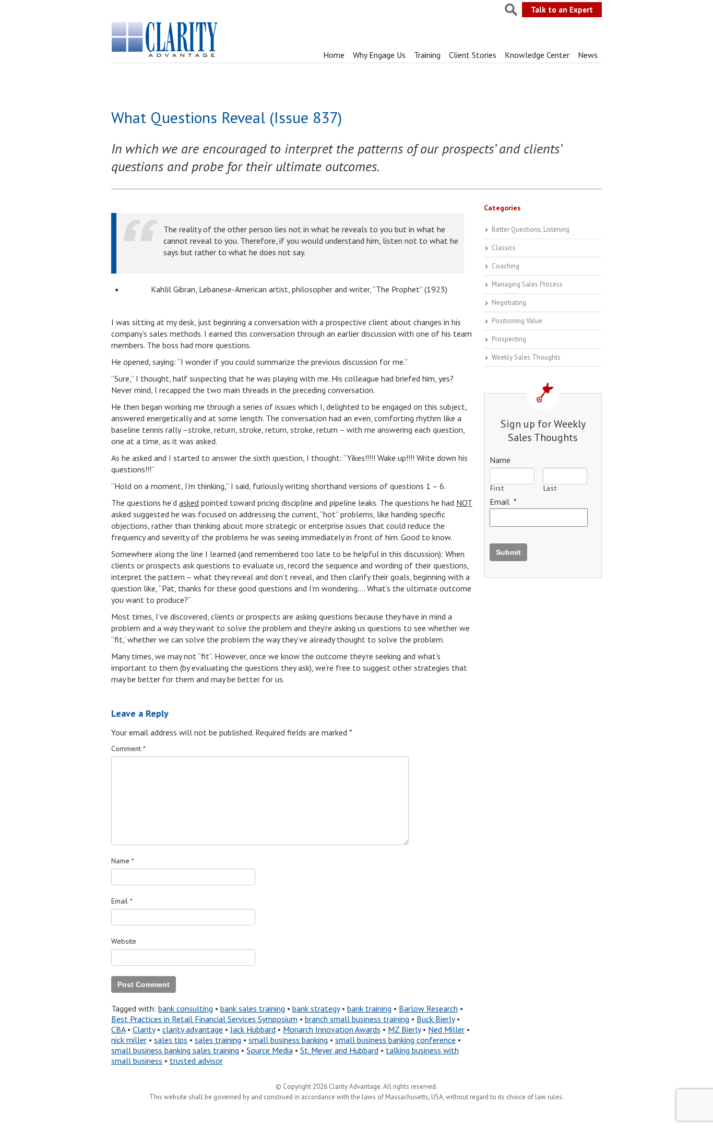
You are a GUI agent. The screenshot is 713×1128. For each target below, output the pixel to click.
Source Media (269, 1050)
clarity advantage (192, 1029)
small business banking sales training (175, 1050)
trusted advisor (196, 1060)
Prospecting (509, 339)
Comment (128, 748)
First (497, 488)
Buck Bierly (436, 1019)
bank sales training (252, 1008)
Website (123, 941)
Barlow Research (428, 1008)
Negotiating (509, 302)
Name (122, 860)
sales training (218, 1040)
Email (122, 901)
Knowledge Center (537, 55)
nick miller (129, 1040)
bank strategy (316, 1008)
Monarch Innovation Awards (332, 1029)
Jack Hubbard (253, 1029)
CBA (118, 1029)
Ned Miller (446, 1029)
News (588, 55)
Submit (508, 552)
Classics (504, 247)
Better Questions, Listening (530, 229)
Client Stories (472, 55)
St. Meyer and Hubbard (339, 1050)
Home (333, 55)
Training (427, 55)
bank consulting (185, 1008)
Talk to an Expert (562, 10)
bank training (369, 1008)
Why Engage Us (379, 55)
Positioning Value (517, 320)
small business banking (288, 1040)
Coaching (505, 266)
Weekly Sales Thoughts (526, 357)
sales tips (170, 1040)
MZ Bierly (404, 1029)
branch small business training (357, 1019)
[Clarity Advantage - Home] (165, 57)
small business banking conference (395, 1040)
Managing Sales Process (527, 284)
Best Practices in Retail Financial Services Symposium (204, 1019)
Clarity (144, 1029)
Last (550, 488)
